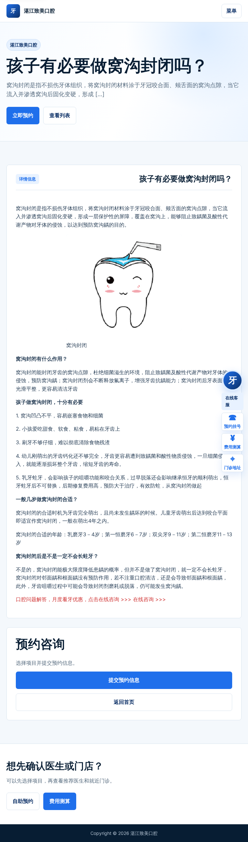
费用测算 (59, 801)
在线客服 (231, 401)
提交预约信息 (124, 680)
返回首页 (124, 702)
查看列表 (59, 115)
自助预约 (23, 801)
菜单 (231, 10)
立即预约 (23, 115)
